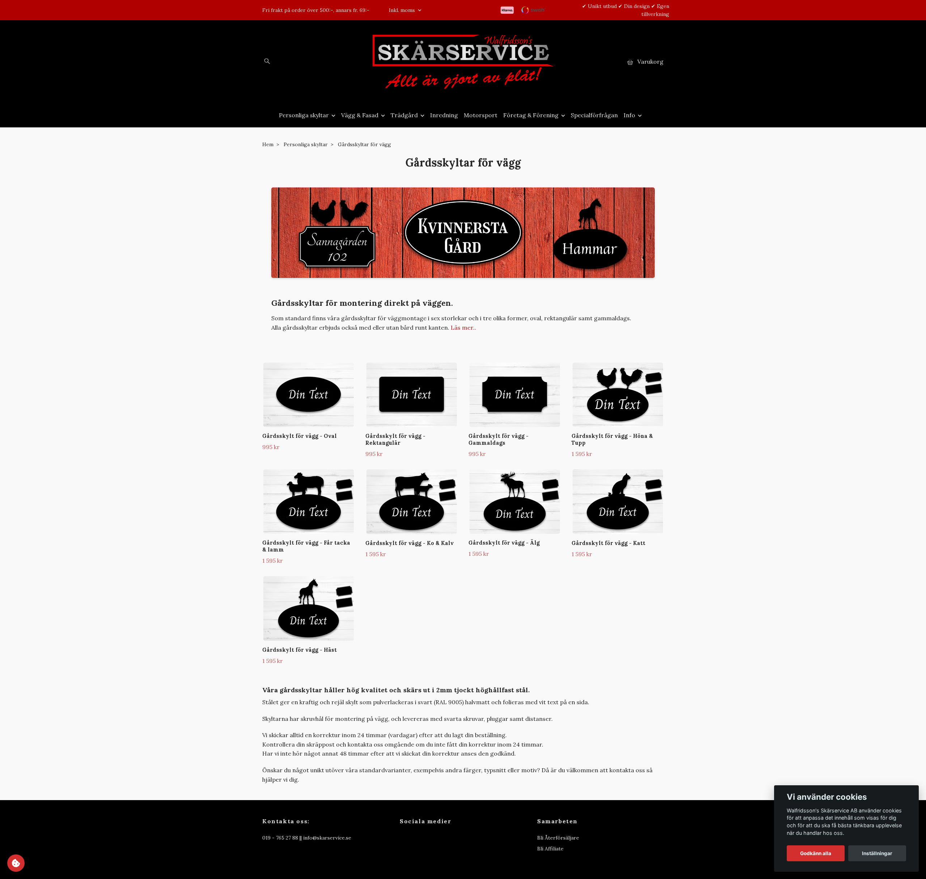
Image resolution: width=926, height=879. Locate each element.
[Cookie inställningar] (16, 863)
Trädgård (404, 115)
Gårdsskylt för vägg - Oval (299, 436)
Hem (267, 144)
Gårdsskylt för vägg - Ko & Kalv (409, 543)
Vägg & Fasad (359, 115)
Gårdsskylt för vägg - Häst (299, 650)
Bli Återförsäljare (558, 837)
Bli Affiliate (550, 848)
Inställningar (877, 853)
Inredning (444, 115)
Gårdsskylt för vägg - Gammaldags (498, 439)
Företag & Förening (530, 115)
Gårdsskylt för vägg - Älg (504, 543)
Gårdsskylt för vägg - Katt (608, 543)
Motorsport (480, 115)
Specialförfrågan (594, 115)
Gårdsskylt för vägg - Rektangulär (395, 439)
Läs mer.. (463, 327)
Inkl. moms (402, 10)
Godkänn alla (815, 853)
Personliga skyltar (304, 115)
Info (629, 115)
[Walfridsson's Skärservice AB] (463, 62)
